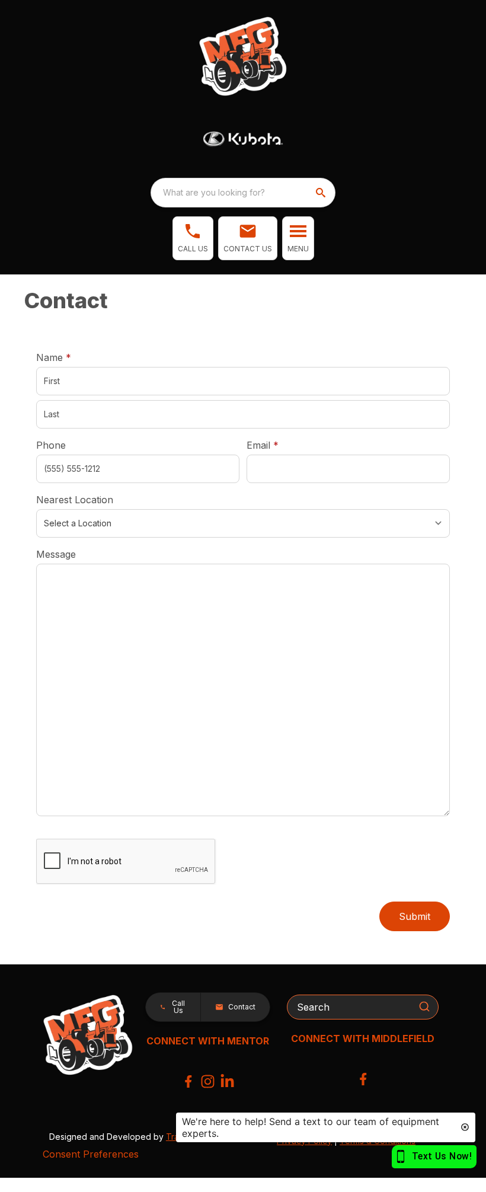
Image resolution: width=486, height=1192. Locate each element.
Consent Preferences (91, 1154)
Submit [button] (414, 916)
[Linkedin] (227, 1081)
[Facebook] (188, 1081)
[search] (322, 192)
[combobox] (243, 192)
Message (56, 554)
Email (281, 445)
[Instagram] (207, 1081)
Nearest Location (74, 500)
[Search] (424, 1006)
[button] (192, 238)
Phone (51, 445)
